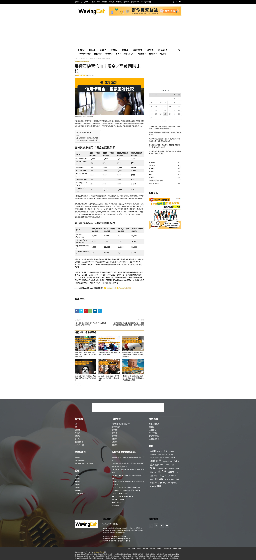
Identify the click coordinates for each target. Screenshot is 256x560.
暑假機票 (82, 298)
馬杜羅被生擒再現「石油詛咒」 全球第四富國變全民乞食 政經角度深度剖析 (85, 378)
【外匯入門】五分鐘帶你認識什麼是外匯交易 (126, 490)
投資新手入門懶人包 (118, 499)
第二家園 (167, 479)
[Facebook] (170, 2)
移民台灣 (167, 476)
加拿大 (176, 461)
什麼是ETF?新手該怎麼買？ (120, 493)
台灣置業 (77, 488)
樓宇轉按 (114, 430)
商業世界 (103, 50)
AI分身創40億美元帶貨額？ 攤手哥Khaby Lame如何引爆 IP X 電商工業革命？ (108, 378)
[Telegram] (100, 311)
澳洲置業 (77, 479)
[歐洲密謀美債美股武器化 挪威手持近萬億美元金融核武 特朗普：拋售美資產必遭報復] (133, 343)
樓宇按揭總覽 (116, 427)
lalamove (164, 454)
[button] (179, 50)
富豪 (172, 465)
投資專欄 (125, 50)
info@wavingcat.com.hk (117, 536)
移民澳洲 (173, 476)
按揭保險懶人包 (79, 460)
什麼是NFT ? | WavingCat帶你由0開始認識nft (126, 487)
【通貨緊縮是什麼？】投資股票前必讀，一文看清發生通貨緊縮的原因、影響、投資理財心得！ (128, 324)
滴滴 (176, 472)
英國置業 (77, 485)
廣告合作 (163, 54)
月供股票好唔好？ (117, 502)
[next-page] (79, 384)
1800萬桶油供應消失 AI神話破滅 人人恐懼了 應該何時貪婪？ (165, 134)
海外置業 (108, 54)
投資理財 (114, 50)
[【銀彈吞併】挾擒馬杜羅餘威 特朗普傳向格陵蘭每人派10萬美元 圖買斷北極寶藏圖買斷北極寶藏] (133, 366)
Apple (153, 451)
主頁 (76, 58)
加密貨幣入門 (128, 54)
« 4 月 (164, 121)
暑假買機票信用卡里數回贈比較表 (87, 140)
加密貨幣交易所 (154, 436)
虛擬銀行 (152, 427)
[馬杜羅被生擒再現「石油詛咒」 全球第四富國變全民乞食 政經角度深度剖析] (85, 366)
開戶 (169, 483)
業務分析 (153, 472)
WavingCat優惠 (146, 2)
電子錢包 (174, 483)
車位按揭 (114, 445)
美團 (177, 479)
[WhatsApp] (90, 311)
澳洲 (151, 476)
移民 (117, 54)
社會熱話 (119, 2)
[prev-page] (76, 384)
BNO (165, 451)
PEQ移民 (171, 454)
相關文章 (79, 332)
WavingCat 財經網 (99, 552)
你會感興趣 (90, 332)
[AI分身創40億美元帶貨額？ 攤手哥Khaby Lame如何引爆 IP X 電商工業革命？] (109, 366)
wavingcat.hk (111, 288)
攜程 (165, 468)
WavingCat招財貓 (125, 288)
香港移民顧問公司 (154, 439)
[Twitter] (176, 2)
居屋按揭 (114, 442)
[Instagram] (173, 2)
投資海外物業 (159, 468)
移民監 (152, 479)
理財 (98, 2)
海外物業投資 (162, 50)
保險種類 (141, 54)
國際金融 (92, 50)
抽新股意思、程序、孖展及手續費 (122, 496)
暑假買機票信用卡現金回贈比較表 (87, 138)
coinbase (153, 454)
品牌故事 (104, 2)
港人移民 (126, 2)
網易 (172, 479)
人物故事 (101, 373)
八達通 (172, 458)
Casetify (171, 451)
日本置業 (77, 476)
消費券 (171, 472)
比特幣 (162, 472)
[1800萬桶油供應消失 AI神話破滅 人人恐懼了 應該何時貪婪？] (109, 343)
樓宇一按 (114, 433)
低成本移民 (166, 457)
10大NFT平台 (153, 433)
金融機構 (152, 54)
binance (159, 451)
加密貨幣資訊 (137, 50)
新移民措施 (171, 468)
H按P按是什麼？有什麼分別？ (121, 424)
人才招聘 (127, 541)
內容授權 (120, 541)
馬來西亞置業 (79, 494)
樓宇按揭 (97, 54)
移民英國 (159, 479)
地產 (161, 465)
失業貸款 (167, 465)
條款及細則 (112, 541)
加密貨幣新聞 (135, 2)
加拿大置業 (78, 491)
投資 (93, 2)
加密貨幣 (155, 461)
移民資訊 (150, 50)
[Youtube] (179, 2)
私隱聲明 (105, 541)
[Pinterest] (86, 311)
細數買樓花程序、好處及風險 (84, 463)
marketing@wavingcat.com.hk (119, 539)
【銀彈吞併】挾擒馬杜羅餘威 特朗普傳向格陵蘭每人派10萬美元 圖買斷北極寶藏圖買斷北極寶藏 (133, 378)
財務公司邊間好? (154, 424)
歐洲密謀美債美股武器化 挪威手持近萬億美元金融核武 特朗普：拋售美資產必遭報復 (132, 355)
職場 (76, 350)
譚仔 (164, 483)
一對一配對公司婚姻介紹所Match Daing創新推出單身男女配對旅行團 (90, 324)
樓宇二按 (114, 436)
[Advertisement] (128, 33)
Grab (159, 454)
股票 (152, 483)
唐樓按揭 (114, 439)
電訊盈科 (153, 486)
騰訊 (159, 486)
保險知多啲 (115, 505)
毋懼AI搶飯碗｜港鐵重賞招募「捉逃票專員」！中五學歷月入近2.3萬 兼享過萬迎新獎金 (85, 355)
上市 (161, 457)
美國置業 (77, 482)
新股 (177, 468)
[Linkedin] (95, 311)
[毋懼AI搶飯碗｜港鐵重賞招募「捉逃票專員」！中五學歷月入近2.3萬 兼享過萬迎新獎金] (85, 343)
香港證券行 (152, 430)
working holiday (154, 457)
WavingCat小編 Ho (81, 75)
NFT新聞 (111, 2)
